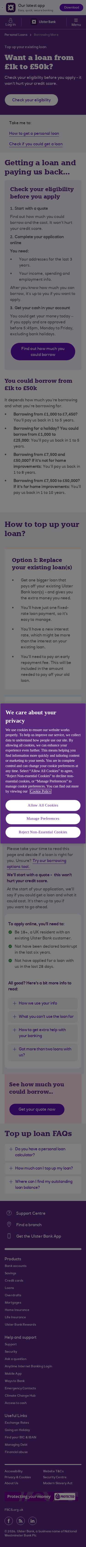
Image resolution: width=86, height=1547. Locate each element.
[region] (43, 773)
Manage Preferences (43, 819)
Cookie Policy (40, 791)
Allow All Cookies (43, 805)
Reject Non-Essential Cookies (43, 832)
